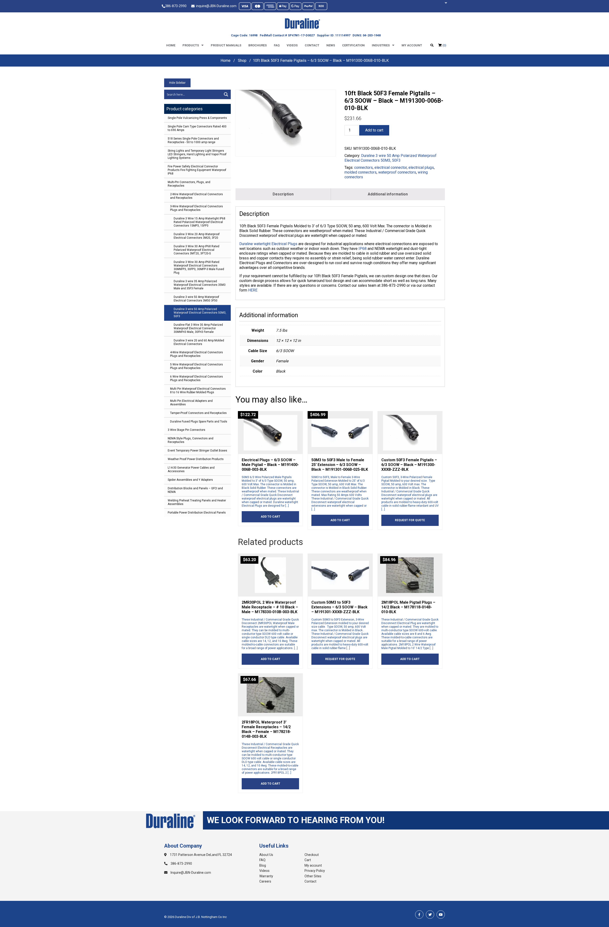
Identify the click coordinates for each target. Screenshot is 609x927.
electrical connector (390, 167)
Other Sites (312, 876)
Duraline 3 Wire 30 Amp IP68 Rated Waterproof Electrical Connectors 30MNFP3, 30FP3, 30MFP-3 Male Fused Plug (199, 267)
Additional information (388, 194)
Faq (277, 45)
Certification (353, 45)
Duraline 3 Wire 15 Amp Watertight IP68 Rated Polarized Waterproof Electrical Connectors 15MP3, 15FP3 (199, 222)
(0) (444, 45)
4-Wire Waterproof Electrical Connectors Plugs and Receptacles (196, 354)
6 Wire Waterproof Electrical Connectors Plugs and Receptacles (196, 378)
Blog (262, 865)
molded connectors (360, 172)
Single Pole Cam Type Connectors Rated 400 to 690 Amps (197, 128)
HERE (252, 290)
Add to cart (374, 130)
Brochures (257, 45)
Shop (242, 60)
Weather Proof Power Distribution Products (196, 459)
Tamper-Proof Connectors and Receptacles (198, 413)
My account (412, 45)
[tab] (283, 194)
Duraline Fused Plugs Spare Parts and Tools (198, 421)
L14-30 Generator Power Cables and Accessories (191, 469)
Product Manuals (226, 45)
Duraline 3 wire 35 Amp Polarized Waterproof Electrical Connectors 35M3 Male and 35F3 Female (200, 285)
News (330, 45)
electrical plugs (421, 167)
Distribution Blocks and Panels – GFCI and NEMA (195, 490)
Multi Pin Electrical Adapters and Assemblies (191, 402)
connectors (363, 167)
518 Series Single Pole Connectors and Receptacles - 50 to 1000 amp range (193, 140)
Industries (381, 45)
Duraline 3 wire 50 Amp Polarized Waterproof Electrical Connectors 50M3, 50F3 (200, 312)
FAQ (262, 860)
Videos (292, 45)
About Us (266, 855)
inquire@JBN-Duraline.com (215, 6)
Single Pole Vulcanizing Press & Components (197, 118)
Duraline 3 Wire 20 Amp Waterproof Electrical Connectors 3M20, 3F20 (197, 236)
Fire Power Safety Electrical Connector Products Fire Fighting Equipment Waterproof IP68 (197, 170)
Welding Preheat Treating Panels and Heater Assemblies (197, 502)
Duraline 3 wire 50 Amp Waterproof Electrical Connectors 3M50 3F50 (196, 298)
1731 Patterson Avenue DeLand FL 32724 (200, 855)
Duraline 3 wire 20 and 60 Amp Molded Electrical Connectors (199, 342)
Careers (265, 881)
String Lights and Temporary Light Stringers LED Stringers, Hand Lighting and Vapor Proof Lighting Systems (197, 154)
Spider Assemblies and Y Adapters (190, 479)
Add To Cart (270, 516)
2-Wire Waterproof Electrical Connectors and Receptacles (196, 196)
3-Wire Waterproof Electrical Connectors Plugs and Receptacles (196, 208)
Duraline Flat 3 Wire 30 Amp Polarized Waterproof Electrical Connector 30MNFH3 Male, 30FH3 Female (198, 328)
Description (283, 194)
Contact (312, 45)
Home (170, 45)
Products (190, 45)
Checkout (311, 855)
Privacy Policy (314, 871)
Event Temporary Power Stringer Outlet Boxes (197, 450)
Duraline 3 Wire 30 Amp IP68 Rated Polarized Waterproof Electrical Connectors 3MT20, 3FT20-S (196, 250)
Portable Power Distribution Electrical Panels (197, 512)
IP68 (363, 248)
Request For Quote (410, 520)
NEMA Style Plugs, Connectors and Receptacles (190, 440)
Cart (307, 860)
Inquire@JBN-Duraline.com (190, 872)
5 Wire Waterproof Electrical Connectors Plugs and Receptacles (196, 366)
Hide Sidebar (177, 82)
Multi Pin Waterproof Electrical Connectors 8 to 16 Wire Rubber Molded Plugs (198, 390)
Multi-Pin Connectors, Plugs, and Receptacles (189, 183)
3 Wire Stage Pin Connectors (186, 430)
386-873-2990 (176, 6)
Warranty (266, 876)
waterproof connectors (397, 172)
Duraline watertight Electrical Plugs (268, 244)
